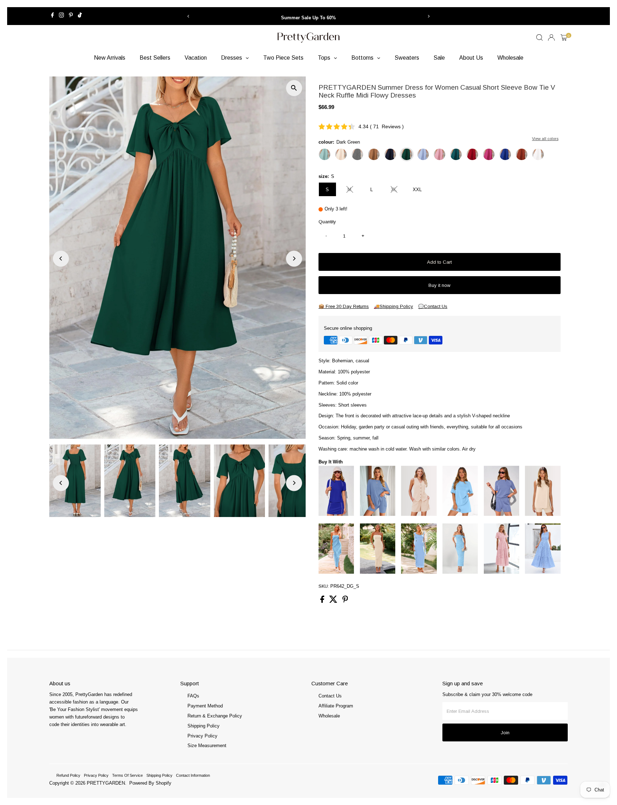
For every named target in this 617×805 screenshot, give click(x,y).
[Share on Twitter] (334, 601)
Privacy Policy (202, 736)
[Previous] (188, 16)
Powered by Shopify (150, 783)
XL (397, 190)
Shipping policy (159, 775)
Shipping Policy (203, 726)
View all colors (545, 138)
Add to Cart (439, 262)
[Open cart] (564, 37)
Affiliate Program (335, 706)
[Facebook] (52, 16)
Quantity (327, 221)
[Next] (429, 16)
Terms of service (127, 775)
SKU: (323, 586)
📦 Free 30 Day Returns (343, 306)
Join (505, 732)
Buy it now (439, 285)
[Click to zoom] (294, 88)
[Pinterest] (71, 16)
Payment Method (205, 706)
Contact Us (330, 696)
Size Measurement (206, 745)
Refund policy (68, 775)
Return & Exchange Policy (214, 716)
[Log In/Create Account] (551, 37)
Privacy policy (96, 775)
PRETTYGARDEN (106, 783)
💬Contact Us (432, 306)
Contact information (193, 775)
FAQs (193, 696)
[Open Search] (539, 37)
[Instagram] (61, 16)
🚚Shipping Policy (393, 306)
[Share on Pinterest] (345, 601)
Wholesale (329, 716)
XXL (417, 189)
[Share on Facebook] (323, 601)
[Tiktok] (80, 16)
